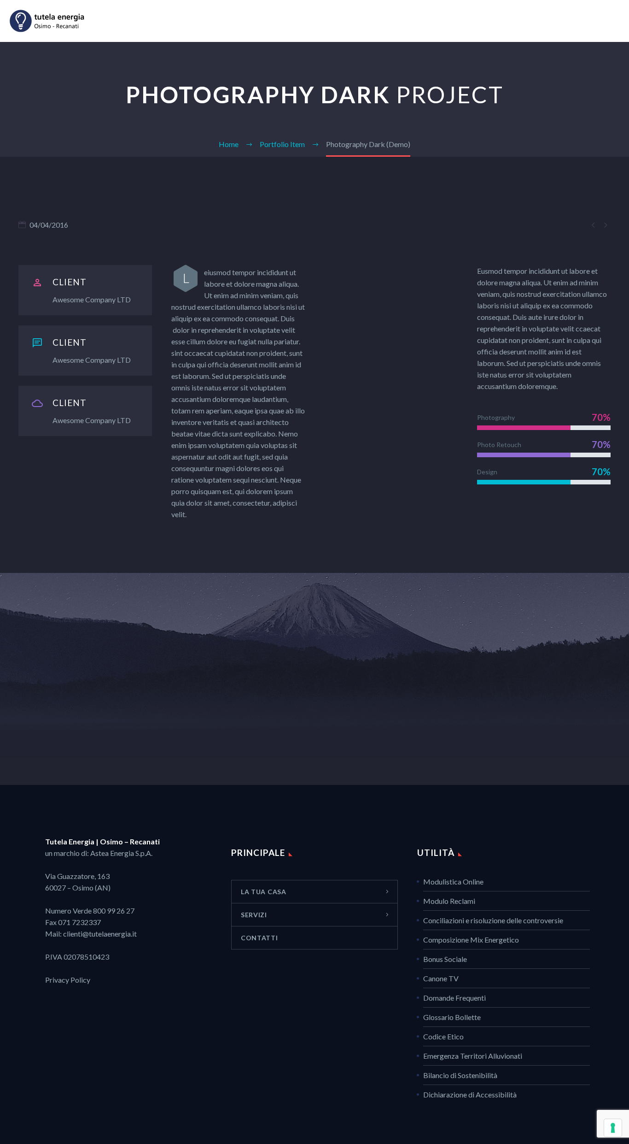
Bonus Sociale (445, 959)
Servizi (536, 21)
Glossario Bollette (452, 1017)
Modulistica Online (453, 881)
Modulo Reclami (449, 900)
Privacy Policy (67, 979)
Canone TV (441, 978)
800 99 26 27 (113, 910)
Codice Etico (443, 1036)
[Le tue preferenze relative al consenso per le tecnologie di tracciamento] (613, 1128)
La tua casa (487, 21)
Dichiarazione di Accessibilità (470, 1094)
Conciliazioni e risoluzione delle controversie (493, 920)
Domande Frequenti (454, 997)
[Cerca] (618, 21)
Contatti (582, 21)
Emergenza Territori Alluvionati (472, 1055)
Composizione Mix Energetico (471, 939)
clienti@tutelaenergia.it (100, 933)
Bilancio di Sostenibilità (460, 1075)
